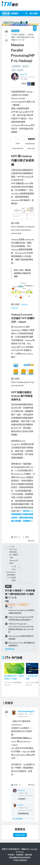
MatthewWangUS (26, 711)
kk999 (20, 805)
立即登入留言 (20, 835)
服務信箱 (28, 855)
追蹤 (27, 537)
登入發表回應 (17, 819)
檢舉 (32, 541)
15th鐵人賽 (16, 66)
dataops (25, 66)
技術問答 (14, 13)
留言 (17, 537)
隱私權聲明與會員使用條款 (19, 857)
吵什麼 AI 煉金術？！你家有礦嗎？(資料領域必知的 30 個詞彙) (22, 37)
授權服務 (19, 855)
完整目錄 (11, 649)
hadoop (20, 70)
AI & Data (15, 31)
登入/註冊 (34, 13)
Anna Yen (23, 74)
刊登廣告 (11, 855)
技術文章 (6, 13)
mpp (13, 70)
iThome (21, 852)
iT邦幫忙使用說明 (20, 860)
